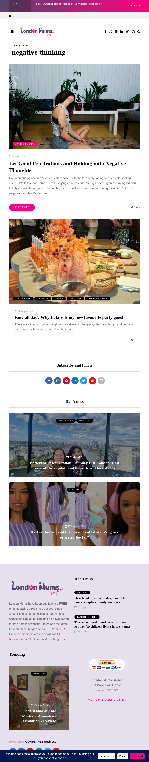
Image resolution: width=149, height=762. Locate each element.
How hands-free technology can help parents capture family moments (100, 600)
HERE (63, 629)
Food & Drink (23, 299)
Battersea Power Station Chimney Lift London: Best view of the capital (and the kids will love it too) (74, 465)
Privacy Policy (117, 700)
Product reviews (97, 299)
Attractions (66, 421)
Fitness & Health (25, 144)
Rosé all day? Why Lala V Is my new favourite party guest (69, 317)
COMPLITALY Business (40, 741)
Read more (22, 207)
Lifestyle (42, 299)
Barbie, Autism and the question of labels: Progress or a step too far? (74, 534)
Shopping (74, 490)
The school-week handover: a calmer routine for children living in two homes (102, 624)
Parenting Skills (87, 617)
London (59, 299)
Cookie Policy (97, 700)
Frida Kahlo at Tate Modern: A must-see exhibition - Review (65, 3)
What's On (84, 421)
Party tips (75, 299)
